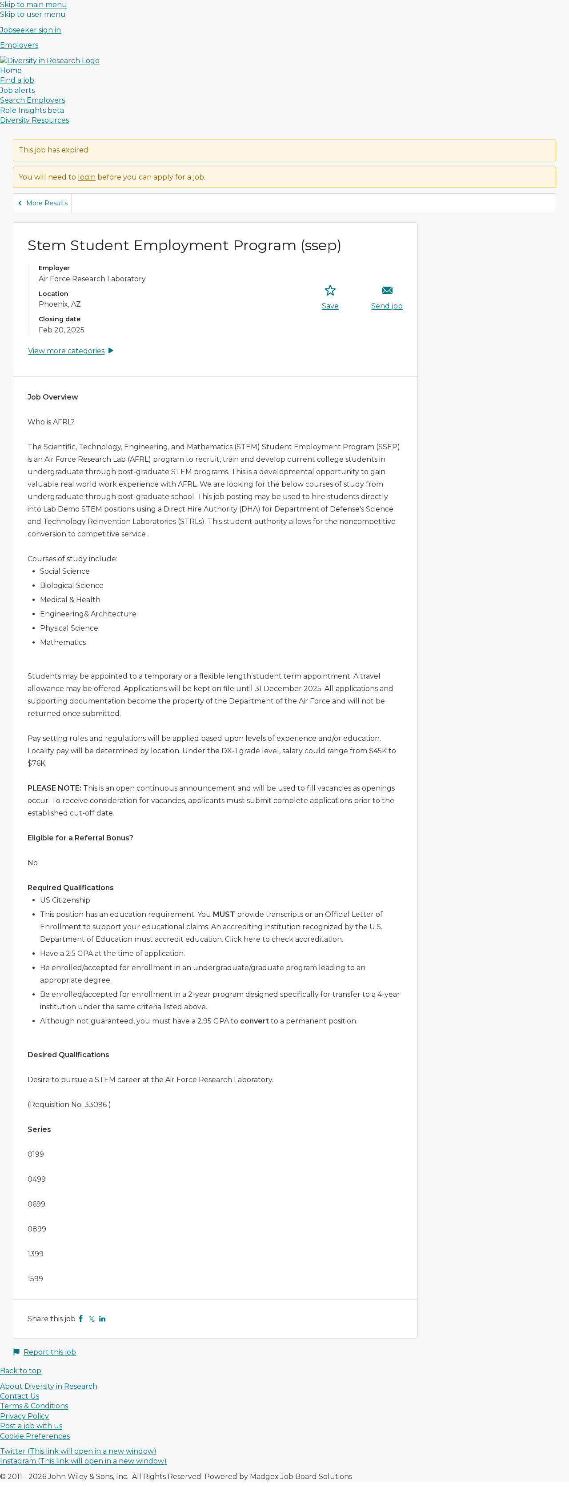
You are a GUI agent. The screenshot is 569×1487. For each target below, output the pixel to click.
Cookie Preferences (35, 1436)
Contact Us (19, 1396)
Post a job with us (31, 1426)
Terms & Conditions (34, 1406)
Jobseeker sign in (30, 30)
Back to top (20, 1371)
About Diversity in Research (48, 1386)
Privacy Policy (24, 1416)
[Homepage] (50, 60)
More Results (47, 203)
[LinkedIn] (102, 1319)
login (87, 177)
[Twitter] (91, 1319)
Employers (19, 45)
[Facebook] (80, 1319)
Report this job (50, 1352)
